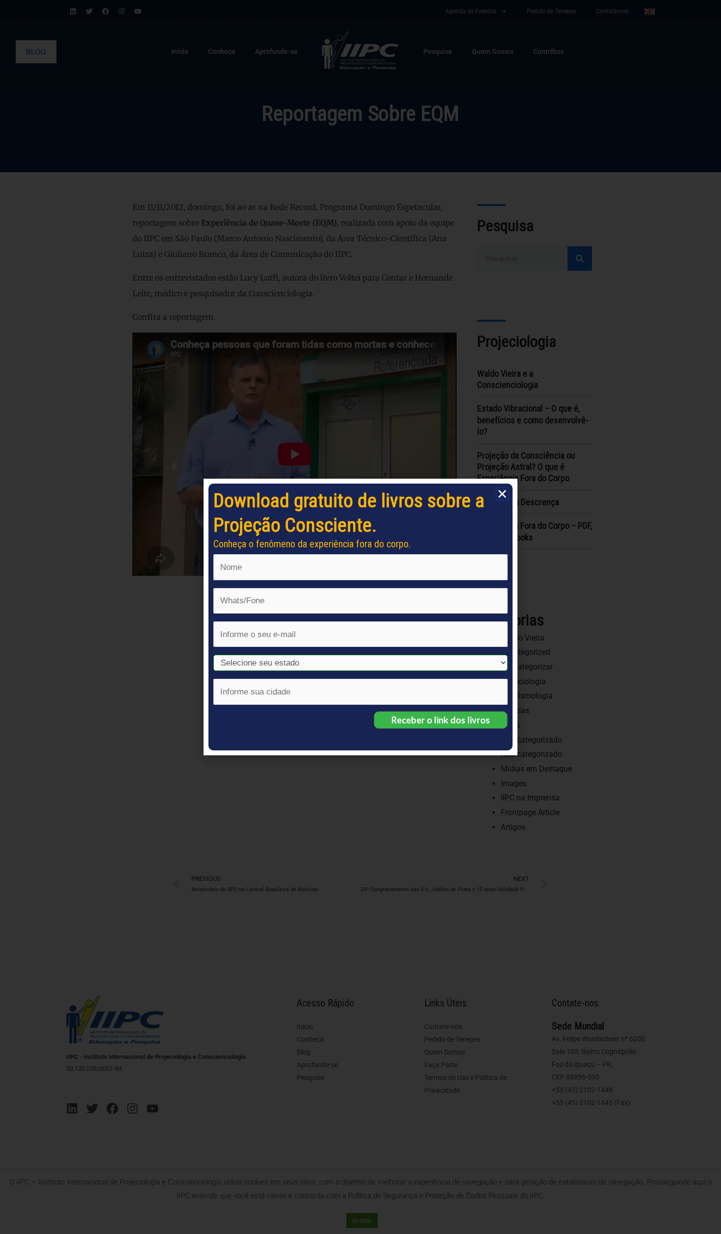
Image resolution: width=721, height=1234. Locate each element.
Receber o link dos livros (440, 720)
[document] (360, 617)
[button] (502, 493)
